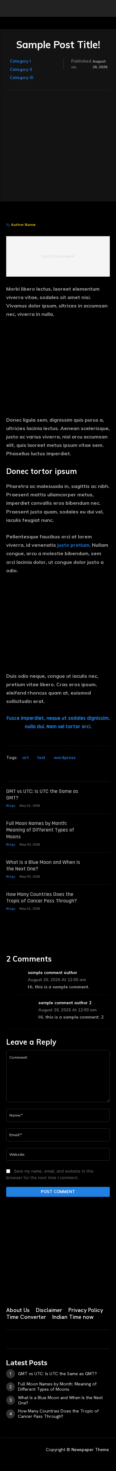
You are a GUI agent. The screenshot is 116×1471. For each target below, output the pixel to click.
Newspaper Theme (90, 1449)
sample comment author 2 (65, 1002)
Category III (21, 77)
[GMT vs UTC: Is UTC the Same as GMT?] (99, 795)
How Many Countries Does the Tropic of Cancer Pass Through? (41, 898)
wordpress (64, 757)
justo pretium (73, 545)
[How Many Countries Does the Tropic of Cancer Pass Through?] (99, 898)
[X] (70, 1289)
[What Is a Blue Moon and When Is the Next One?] (99, 866)
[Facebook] (8, 1289)
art (25, 757)
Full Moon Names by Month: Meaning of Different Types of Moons (40, 830)
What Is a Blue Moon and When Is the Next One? (43, 866)
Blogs (10, 805)
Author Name (23, 224)
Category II (21, 69)
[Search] (107, 8)
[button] (10, 8)
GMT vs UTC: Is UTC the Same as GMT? (42, 795)
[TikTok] (55, 1289)
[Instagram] (24, 1289)
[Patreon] (39, 1289)
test (41, 757)
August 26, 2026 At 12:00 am (57, 979)
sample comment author (52, 972)
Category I (20, 61)
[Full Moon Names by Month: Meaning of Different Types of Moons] (99, 827)
